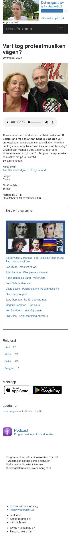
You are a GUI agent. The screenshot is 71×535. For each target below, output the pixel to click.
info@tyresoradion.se (22, 509)
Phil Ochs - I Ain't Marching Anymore (27, 316)
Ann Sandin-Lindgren (15, 170)
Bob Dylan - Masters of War (21, 267)
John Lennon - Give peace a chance (27, 272)
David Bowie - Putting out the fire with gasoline (32, 288)
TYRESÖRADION (19, 28)
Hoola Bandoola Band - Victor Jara (26, 277)
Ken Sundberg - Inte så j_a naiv (24, 310)
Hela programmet (22, 411)
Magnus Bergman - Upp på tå (23, 305)
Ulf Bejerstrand (37, 170)
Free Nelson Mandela (18, 283)
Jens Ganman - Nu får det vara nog (26, 299)
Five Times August (17, 294)
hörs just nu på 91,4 (52, 18)
